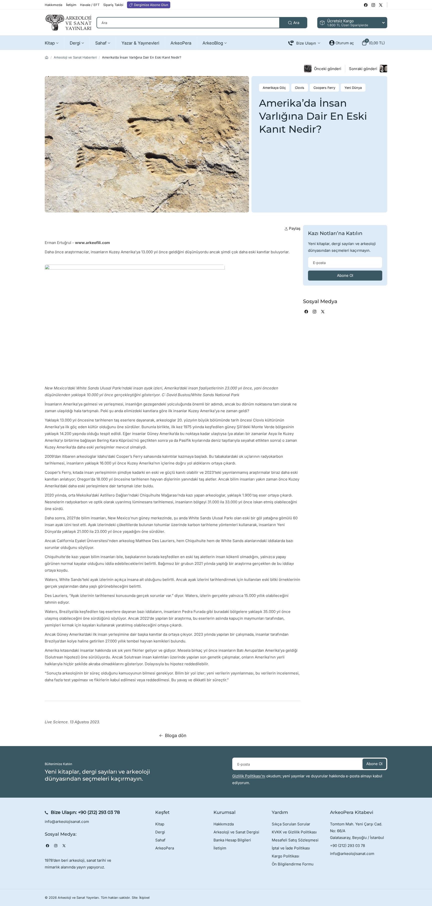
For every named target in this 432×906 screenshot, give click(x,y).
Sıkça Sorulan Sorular (291, 824)
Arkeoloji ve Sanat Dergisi (236, 832)
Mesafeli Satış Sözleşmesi (295, 840)
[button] (373, 42)
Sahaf (160, 840)
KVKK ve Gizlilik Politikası (294, 832)
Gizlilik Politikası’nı (248, 776)
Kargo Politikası (285, 856)
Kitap (159, 824)
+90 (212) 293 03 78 (99, 812)
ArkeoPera (164, 848)
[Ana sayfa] (46, 57)
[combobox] (201, 22)
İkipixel (144, 897)
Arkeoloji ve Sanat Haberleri (75, 57)
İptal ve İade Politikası (291, 848)
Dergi (160, 832)
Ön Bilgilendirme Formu (293, 864)
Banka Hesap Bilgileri (232, 840)
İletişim (220, 848)
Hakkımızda (224, 824)
